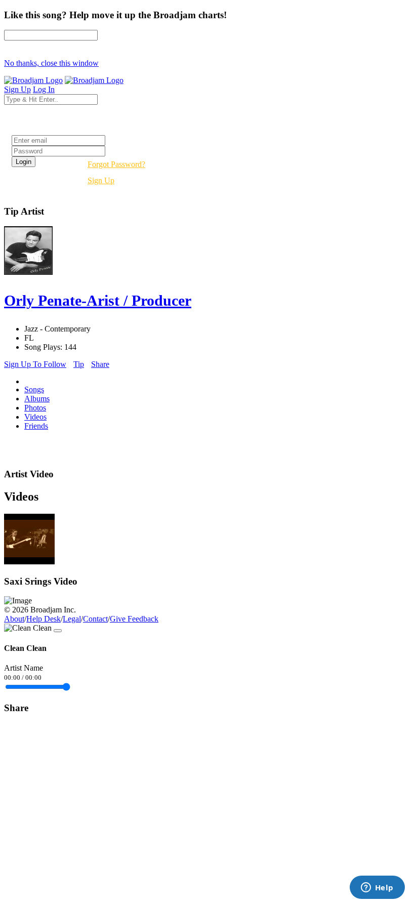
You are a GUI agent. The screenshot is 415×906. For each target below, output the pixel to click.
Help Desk (43, 618)
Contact (95, 618)
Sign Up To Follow (35, 364)
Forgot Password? (116, 164)
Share (100, 364)
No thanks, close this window (51, 63)
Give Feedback (134, 618)
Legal (72, 618)
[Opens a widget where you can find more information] (377, 888)
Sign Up (101, 180)
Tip (78, 364)
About (14, 618)
